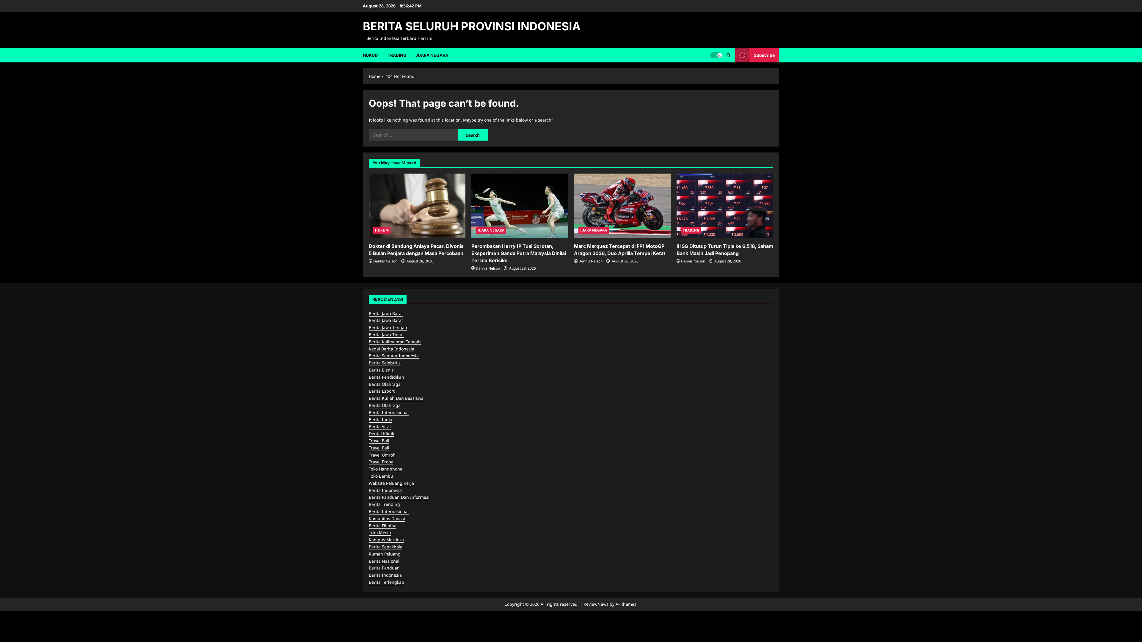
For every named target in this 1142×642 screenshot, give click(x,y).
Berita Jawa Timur (386, 334)
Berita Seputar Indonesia (394, 355)
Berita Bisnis (381, 370)
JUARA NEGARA (431, 55)
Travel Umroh (382, 455)
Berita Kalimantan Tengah (395, 341)
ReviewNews (595, 604)
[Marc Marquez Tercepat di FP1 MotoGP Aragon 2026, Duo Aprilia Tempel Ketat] (622, 206)
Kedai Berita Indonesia (391, 349)
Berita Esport (382, 391)
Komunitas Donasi (387, 518)
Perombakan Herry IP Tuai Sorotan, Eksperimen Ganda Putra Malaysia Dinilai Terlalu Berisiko (518, 253)
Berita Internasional (389, 412)
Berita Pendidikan (386, 377)
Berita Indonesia (385, 490)
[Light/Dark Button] (716, 55)
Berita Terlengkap (386, 582)
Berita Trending (384, 504)
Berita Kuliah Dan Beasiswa (396, 398)
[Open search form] (728, 55)
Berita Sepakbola (385, 547)
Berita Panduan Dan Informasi (399, 497)
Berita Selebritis (385, 363)
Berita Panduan (384, 568)
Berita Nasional (384, 561)
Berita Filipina (382, 525)
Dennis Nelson (385, 261)
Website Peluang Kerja (391, 483)
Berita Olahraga (385, 384)
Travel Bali (379, 440)
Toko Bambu (381, 476)
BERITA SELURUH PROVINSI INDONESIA (472, 26)
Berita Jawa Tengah (388, 327)
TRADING (397, 55)
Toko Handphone (385, 469)
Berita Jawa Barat (386, 313)
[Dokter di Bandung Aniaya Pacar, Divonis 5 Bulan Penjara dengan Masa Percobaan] (417, 206)
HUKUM (371, 55)
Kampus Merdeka (386, 539)
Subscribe (764, 54)
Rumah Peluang (385, 554)
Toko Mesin (380, 532)
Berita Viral (380, 426)
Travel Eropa (381, 462)
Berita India (380, 419)
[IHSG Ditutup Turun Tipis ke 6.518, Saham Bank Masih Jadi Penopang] (725, 206)
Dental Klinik (381, 433)
